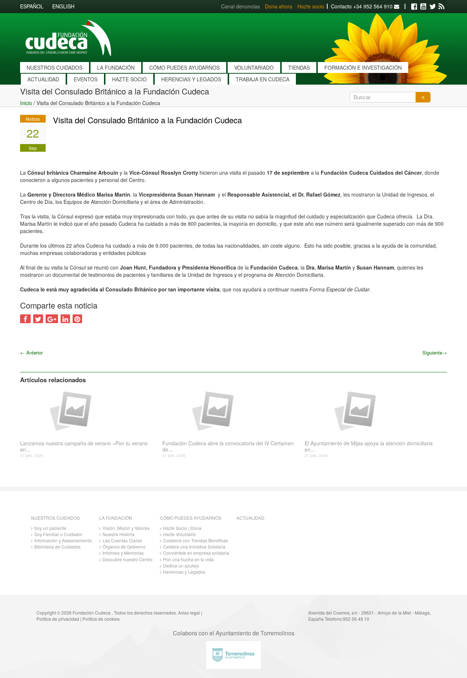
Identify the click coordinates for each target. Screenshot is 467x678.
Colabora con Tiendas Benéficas (195, 540)
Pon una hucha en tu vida (188, 559)
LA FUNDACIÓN (116, 67)
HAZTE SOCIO (129, 79)
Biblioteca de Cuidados (57, 546)
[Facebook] (414, 6)
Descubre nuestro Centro (128, 559)
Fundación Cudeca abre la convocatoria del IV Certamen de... (228, 446)
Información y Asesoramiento (63, 540)
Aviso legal (189, 612)
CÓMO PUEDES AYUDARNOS (184, 67)
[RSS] (441, 6)
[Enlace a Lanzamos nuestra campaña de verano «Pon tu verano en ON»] (88, 410)
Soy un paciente (50, 528)
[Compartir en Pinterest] (77, 318)
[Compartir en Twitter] (38, 318)
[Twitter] (432, 6)
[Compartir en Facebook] (25, 318)
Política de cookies (101, 619)
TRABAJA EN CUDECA (262, 79)
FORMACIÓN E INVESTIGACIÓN (363, 67)
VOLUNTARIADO (254, 67)
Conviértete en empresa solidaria (196, 553)
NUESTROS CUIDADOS (54, 67)
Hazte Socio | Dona (182, 528)
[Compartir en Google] (51, 318)
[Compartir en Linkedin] (65, 318)
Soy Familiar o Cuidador (58, 534)
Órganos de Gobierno (124, 546)
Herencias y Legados (184, 572)
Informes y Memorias (123, 553)
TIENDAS (299, 67)
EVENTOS (85, 79)
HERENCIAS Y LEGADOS (191, 79)
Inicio (26, 102)
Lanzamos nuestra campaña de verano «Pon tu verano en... (84, 446)
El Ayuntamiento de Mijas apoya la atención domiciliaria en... (369, 446)
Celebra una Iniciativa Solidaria (194, 546)
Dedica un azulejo (181, 565)
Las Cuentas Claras (122, 540)
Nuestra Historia (119, 534)
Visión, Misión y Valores (126, 528)
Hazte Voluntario (179, 534)
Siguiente (434, 352)
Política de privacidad (57, 619)
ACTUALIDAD (43, 79)
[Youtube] (423, 6)
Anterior (31, 352)
